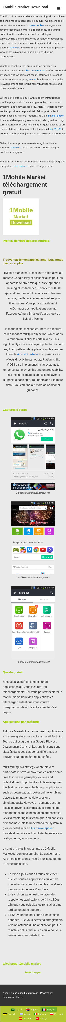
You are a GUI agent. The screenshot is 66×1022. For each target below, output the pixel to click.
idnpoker (15, 147)
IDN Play (15, 47)
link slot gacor (56, 115)
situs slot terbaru (27, 354)
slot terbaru (20, 166)
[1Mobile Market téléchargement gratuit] (21, 233)
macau (32, 79)
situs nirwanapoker (41, 828)
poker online (37, 25)
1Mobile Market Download (25, 7)
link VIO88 (55, 129)
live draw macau (35, 70)
